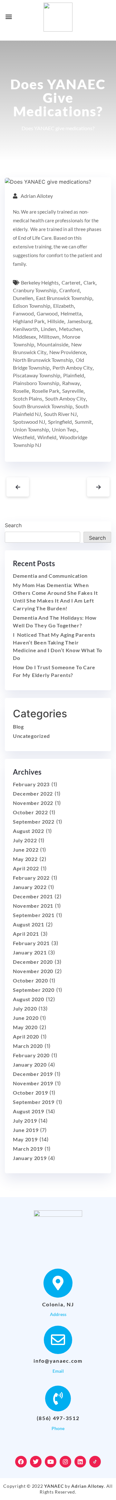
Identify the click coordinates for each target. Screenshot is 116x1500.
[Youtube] (50, 1461)
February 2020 (31, 1055)
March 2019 (28, 1149)
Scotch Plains (27, 398)
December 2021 (33, 896)
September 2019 (33, 1102)
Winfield (46, 437)
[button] (8, 16)
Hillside (55, 321)
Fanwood (23, 313)
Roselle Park (45, 391)
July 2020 (25, 1008)
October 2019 (30, 1092)
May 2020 (25, 1027)
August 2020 (28, 999)
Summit (83, 422)
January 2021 (29, 952)
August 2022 (28, 831)
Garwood (47, 313)
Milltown (49, 337)
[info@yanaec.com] (58, 1340)
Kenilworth (25, 329)
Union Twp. (64, 429)
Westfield (23, 437)
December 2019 (33, 1074)
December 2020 (33, 962)
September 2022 (33, 821)
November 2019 (33, 1083)
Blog (18, 726)
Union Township (31, 429)
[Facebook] (21, 1461)
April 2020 (26, 1036)
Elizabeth (63, 306)
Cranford (69, 290)
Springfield (60, 422)
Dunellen (23, 298)
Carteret (71, 282)
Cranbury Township (34, 290)
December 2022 (33, 793)
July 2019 (25, 1121)
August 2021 (28, 924)
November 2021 (33, 906)
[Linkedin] (80, 1461)
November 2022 (33, 803)
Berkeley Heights (40, 282)
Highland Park (28, 321)
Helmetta (71, 313)
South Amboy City (65, 398)
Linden (48, 329)
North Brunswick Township (43, 360)
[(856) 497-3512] (58, 1398)
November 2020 (33, 971)
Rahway (71, 383)
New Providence (67, 352)
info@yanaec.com (58, 1361)
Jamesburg (79, 321)
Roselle (21, 391)
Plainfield (73, 375)
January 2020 (29, 1064)
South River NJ (60, 414)
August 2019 (28, 1111)
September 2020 (33, 990)
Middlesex (24, 337)
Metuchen (70, 329)
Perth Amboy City (72, 367)
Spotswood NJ (29, 422)
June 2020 (25, 1018)
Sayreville (72, 391)
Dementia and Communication (50, 576)
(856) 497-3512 (58, 1418)
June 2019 (25, 1130)
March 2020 (28, 1046)
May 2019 (25, 1139)
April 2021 (26, 934)
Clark (89, 282)
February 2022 (31, 878)
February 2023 (31, 784)
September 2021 (33, 915)
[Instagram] (65, 1461)
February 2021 (31, 943)
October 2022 (30, 812)
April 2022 (26, 868)
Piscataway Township (36, 375)
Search (13, 525)
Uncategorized (31, 736)
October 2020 (30, 980)
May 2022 (25, 859)
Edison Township (31, 306)
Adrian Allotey (37, 196)
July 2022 (25, 840)
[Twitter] (36, 1461)
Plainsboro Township (36, 383)
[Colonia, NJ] (58, 1283)
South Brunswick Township (42, 406)
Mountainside (52, 344)
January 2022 (29, 887)
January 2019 (29, 1158)
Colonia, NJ (58, 1304)
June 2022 (25, 850)
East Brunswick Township (64, 298)
